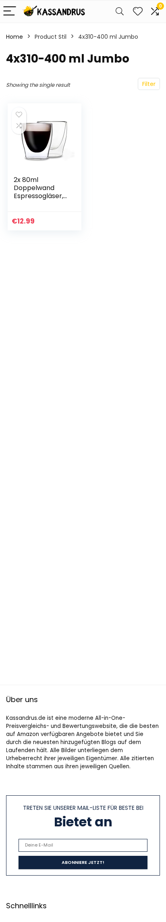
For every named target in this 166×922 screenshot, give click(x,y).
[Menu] (9, 11)
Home (14, 37)
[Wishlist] (138, 11)
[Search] (119, 11)
